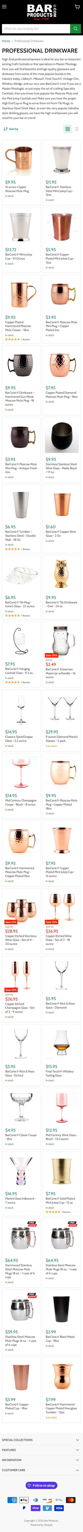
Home (6, 41)
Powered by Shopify (41, 1524)
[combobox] (36, 28)
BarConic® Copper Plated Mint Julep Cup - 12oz (60, 258)
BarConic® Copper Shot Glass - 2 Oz (61, 534)
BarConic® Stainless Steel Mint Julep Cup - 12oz (59, 191)
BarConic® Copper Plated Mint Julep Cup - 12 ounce (60, 872)
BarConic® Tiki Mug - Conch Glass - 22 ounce (20, 604)
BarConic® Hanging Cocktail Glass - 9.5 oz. (19, 671)
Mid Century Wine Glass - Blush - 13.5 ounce (62, 1137)
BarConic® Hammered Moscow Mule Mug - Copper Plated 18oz (19, 872)
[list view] (76, 129)
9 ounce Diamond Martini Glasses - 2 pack (62, 739)
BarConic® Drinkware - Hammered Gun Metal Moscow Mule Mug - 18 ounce (19, 398)
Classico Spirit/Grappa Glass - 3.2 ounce (19, 739)
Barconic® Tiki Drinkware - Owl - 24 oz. (61, 604)
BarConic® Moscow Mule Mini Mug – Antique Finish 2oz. (21, 468)
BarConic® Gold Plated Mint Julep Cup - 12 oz (60, 1200)
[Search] (75, 28)
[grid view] (67, 129)
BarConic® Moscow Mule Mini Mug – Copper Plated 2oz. (61, 326)
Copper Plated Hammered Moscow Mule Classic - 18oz (18, 326)
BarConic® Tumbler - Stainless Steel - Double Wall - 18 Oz (20, 535)
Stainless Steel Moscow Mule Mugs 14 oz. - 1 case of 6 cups (20, 1340)
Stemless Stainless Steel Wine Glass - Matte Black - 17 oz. (61, 468)
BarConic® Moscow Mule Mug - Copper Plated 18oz (61, 804)
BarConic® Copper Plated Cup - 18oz (17, 1406)
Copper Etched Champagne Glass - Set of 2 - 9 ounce (19, 1008)
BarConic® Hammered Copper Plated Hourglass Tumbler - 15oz (61, 1408)
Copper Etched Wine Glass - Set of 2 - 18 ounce (59, 940)
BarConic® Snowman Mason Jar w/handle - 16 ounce (61, 673)
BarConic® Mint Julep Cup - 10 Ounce (18, 256)
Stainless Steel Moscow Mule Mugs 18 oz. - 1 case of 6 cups (61, 1269)
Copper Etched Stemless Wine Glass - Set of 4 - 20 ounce (20, 940)
